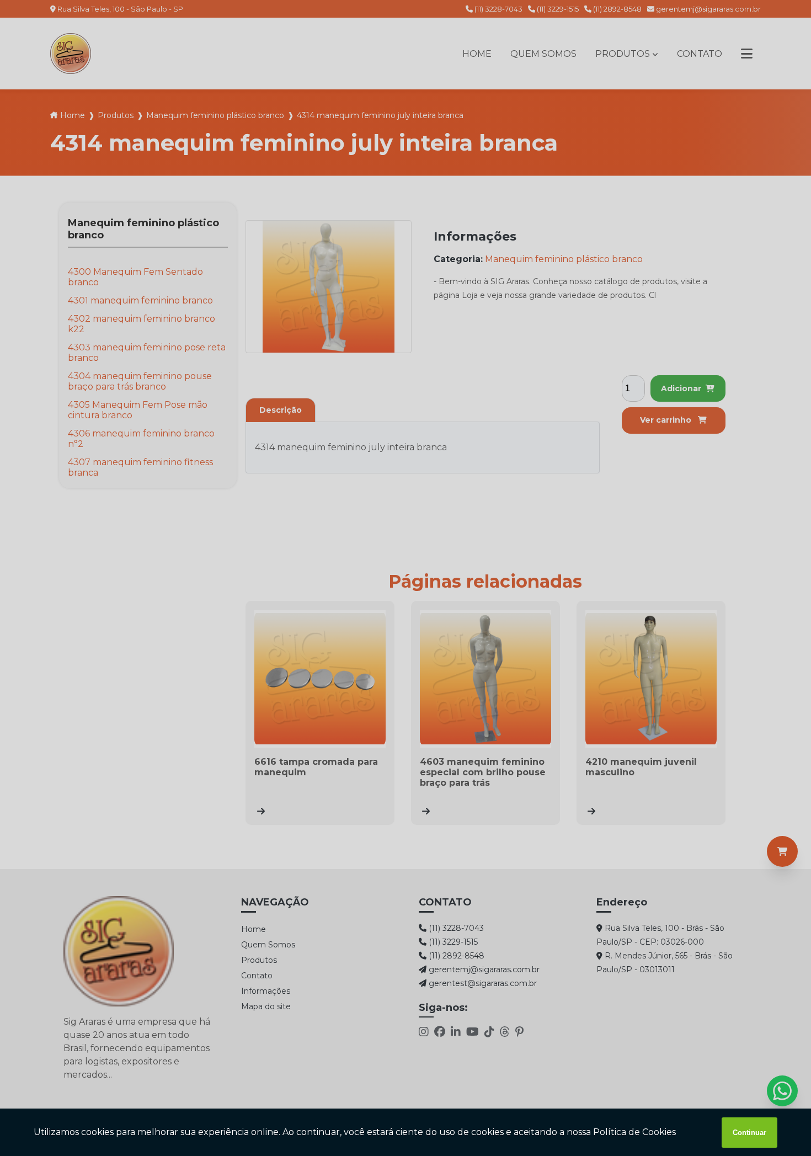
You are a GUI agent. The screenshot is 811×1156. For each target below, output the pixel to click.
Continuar (749, 1132)
